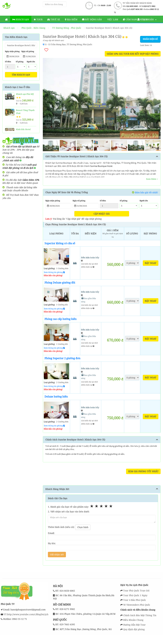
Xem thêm (151, 179)
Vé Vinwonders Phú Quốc (136, 604)
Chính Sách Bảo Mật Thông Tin (139, 615)
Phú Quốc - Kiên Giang (33, 27)
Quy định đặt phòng (134, 629)
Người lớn (31, 61)
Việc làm (112, 19)
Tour (39, 19)
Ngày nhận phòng (12, 51)
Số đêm (8, 61)
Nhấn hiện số (150, 39)
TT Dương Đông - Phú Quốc (66, 27)
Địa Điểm (71, 19)
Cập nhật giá (102, 213)
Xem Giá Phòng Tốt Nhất (143, 471)
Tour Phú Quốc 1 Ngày (135, 595)
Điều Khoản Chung (133, 619)
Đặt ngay (150, 263)
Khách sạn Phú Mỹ (25, 94)
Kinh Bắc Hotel (23, 129)
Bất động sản (93, 19)
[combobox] (21, 67)
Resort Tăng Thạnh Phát (25, 112)
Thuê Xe (55, 19)
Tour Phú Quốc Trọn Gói (136, 590)
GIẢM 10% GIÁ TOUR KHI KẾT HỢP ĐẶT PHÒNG (133, 53)
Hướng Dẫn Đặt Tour (134, 624)
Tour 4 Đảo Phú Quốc (134, 599)
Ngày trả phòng (27, 51)
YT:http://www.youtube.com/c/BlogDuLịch (25, 614)
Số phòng (19, 61)
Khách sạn (22, 19)
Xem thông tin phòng (53, 272)
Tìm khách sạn (21, 74)
